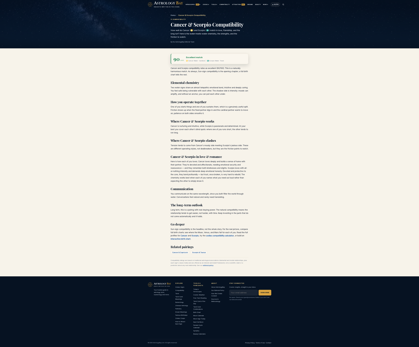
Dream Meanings (181, 312)
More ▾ (265, 4)
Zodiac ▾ (206, 4)
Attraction (238, 4)
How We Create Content (216, 295)
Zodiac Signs (179, 287)
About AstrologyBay (218, 287)
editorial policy (208, 265)
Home (173, 15)
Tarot (177, 293)
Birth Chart (197, 312)
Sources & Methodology (215, 300)
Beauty (258, 4)
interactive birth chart (181, 239)
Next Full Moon (198, 322)
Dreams (250, 4)
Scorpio (195, 236)
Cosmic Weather (199, 295)
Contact (268, 343)
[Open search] (283, 4)
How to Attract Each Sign (180, 323)
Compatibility (224, 4)
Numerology (179, 302)
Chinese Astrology (181, 305)
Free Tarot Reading (199, 298)
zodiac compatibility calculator (220, 236)
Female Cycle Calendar (198, 326)
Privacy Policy (250, 343)
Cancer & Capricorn (180, 252)
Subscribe (265, 292)
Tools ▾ (214, 4)
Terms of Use (260, 343)
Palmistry (178, 309)
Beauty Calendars (199, 334)
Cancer (184, 236)
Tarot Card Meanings (179, 298)
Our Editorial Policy (217, 290)
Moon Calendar (198, 315)
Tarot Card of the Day (199, 302)
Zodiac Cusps (180, 318)
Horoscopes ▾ (193, 4)
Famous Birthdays (181, 315)
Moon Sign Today (199, 319)
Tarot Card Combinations (198, 308)
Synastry (196, 331)
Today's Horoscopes (197, 290)
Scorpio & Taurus (199, 252)
